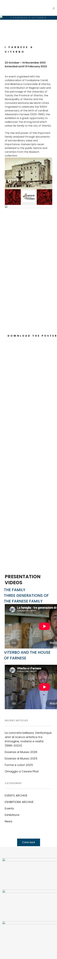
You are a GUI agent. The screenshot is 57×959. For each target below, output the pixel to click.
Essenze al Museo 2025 (21, 758)
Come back (28, 842)
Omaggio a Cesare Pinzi (22, 771)
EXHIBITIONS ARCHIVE (19, 802)
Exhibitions (12, 815)
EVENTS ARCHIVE (16, 795)
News (8, 821)
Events (9, 808)
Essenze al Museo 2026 (21, 752)
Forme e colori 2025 (19, 765)
